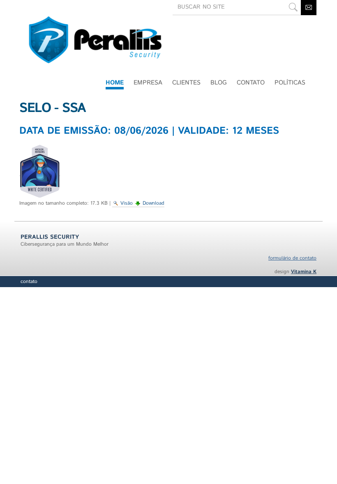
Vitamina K (303, 271)
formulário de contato (292, 258)
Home (115, 82)
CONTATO (251, 82)
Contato (29, 281)
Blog (218, 82)
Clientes (186, 82)
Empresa (148, 82)
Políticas (290, 82)
